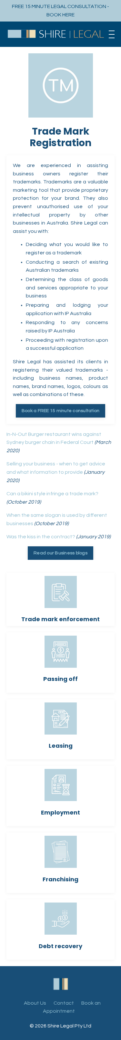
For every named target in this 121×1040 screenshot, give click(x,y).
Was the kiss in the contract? (40, 536)
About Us (35, 1003)
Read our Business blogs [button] (60, 553)
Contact (64, 1003)
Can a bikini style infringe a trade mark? (52, 493)
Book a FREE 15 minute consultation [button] (61, 410)
